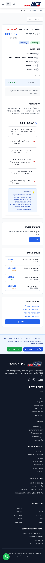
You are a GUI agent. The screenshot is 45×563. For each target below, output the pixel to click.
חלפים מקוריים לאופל (32, 313)
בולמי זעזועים (38, 461)
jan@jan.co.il (35, 483)
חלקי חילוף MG (37, 436)
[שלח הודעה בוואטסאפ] (34, 379)
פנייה (36, 240)
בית (41, 391)
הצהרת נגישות (38, 408)
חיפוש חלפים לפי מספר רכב (33, 533)
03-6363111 (35, 486)
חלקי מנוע (39, 451)
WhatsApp (13, 349)
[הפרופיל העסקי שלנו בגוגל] (29, 379)
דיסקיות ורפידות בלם (35, 455)
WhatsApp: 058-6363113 (30, 489)
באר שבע (18, 522)
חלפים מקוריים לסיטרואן (31, 309)
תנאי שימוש (39, 415)
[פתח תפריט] (3, 3)
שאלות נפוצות (38, 405)
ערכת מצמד (38, 540)
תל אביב (40, 508)
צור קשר (40, 401)
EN (8, 4)
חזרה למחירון (33, 19)
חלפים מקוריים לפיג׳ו (32, 306)
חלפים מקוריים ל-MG (32, 316)
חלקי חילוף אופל (37, 433)
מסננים (40, 458)
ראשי (41, 10)
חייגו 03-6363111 (31, 349)
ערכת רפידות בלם (36, 543)
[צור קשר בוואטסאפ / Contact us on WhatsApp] (6, 556)
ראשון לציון (18, 515)
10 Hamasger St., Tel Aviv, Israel (27, 493)
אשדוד (40, 522)
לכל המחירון (22, 321)
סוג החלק (33, 10)
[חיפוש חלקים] (14, 4)
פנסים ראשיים (38, 468)
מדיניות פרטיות (37, 411)
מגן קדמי (40, 471)
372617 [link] (24, 10)
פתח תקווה (39, 515)
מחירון (41, 398)
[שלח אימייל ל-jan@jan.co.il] (41, 379)
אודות (41, 395)
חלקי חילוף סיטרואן (36, 430)
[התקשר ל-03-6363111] (38, 379)
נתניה (20, 518)
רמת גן (19, 512)
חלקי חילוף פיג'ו (37, 426)
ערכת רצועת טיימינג (36, 537)
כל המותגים (39, 440)
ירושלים (19, 508)
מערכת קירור (38, 464)
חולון (41, 518)
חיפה (41, 512)
